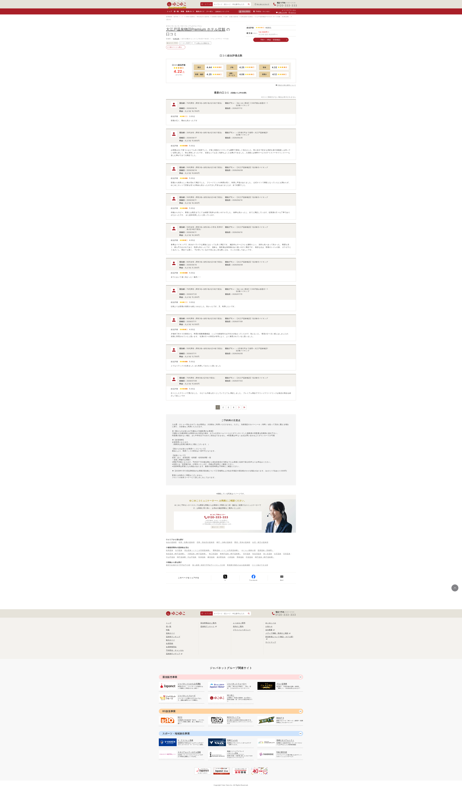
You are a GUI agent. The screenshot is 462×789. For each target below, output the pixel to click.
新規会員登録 (245, 11)
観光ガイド (200, 11)
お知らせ (269, 626)
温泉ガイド (190, 11)
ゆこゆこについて (263, 4)
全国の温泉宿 (190, 16)
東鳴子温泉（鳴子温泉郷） (230, 554)
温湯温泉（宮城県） (265, 550)
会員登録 (169, 643)
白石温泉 (277, 554)
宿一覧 (176, 11)
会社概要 (269, 630)
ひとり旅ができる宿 (260, 565)
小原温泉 (231, 557)
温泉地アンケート (207, 626)
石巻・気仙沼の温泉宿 (205, 542)
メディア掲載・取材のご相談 (276, 633)
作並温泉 (249, 557)
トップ (169, 11)
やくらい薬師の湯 (248, 550)
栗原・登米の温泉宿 (242, 542)
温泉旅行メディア (221, 11)
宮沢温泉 (246, 554)
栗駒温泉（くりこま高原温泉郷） (226, 550)
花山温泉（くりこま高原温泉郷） (197, 550)
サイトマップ (270, 642)
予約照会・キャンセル (175, 650)
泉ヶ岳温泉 (267, 554)
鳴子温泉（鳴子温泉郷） (264, 557)
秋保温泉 (201, 557)
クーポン (209, 11)
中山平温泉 (170, 557)
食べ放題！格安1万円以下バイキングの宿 (208, 565)
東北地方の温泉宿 (203, 16)
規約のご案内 (238, 626)
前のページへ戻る (176, 47)
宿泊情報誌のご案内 (208, 623)
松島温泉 (176, 39)
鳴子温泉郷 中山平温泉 (186, 557)
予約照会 (262, 11)
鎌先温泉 (211, 557)
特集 (182, 11)
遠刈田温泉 (221, 557)
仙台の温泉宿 (171, 542)
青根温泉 (240, 557)
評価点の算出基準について (287, 85)
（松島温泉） (285, 16)
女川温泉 (178, 550)
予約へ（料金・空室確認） (271, 40)
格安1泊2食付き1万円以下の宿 (178, 565)
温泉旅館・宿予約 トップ (174, 16)
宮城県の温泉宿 (217, 16)
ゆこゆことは (270, 623)
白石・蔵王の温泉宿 (260, 542)
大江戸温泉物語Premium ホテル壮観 (267, 16)
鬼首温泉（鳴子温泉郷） (176, 554)
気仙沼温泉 (256, 554)
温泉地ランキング (173, 637)
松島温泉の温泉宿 (247, 16)
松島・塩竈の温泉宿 (231, 16)
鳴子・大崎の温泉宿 (224, 542)
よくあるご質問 (239, 623)
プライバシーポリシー (242, 630)
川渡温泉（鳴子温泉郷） (197, 554)
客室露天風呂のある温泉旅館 (238, 565)
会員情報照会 (171, 647)
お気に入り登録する (202, 43)
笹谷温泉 (286, 554)
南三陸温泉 (213, 554)
